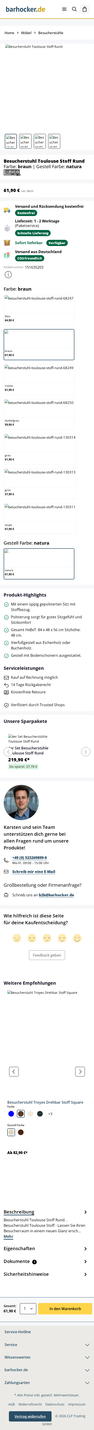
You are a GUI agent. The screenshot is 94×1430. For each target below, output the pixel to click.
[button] (8, 274)
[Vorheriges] (14, 1071)
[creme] (30, 1114)
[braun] (21, 1114)
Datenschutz (55, 1404)
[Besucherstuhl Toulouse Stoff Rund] (47, 87)
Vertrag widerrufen (30, 1416)
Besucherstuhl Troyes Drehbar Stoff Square (45, 1102)
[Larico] (12, 172)
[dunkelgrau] (40, 1114)
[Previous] (8, 751)
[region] (47, 1071)
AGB (11, 1404)
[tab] (46, 1223)
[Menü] (64, 9)
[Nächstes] (80, 1071)
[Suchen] (74, 9)
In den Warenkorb (65, 1308)
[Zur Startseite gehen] (26, 9)
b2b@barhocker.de (56, 894)
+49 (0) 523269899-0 (29, 857)
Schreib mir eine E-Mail (33, 871)
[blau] (11, 1114)
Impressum (77, 1404)
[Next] (85, 751)
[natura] (11, 1132)
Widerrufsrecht (30, 1404)
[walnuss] (21, 1132)
